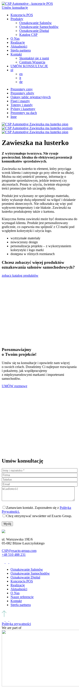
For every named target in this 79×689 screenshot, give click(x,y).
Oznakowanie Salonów (35, 23)
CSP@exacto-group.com (19, 551)
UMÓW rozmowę (14, 386)
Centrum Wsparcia (32, 62)
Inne (14, 117)
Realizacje (18, 42)
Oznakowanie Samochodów (39, 27)
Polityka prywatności (16, 624)
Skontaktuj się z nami (34, 58)
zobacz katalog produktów (20, 275)
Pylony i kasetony (23, 109)
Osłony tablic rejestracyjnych (31, 97)
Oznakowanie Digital (34, 31)
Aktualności (19, 46)
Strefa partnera (21, 50)
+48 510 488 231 (14, 554)
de (21, 82)
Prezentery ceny (22, 89)
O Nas (15, 38)
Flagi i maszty (20, 101)
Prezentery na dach (24, 113)
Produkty (17, 19)
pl (12, 70)
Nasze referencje (22, 597)
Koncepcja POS (22, 15)
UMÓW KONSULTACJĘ (29, 66)
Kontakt (16, 54)
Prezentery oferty (22, 93)
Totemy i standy (22, 105)
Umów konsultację (15, 7)
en (21, 74)
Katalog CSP (28, 34)
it (20, 78)
